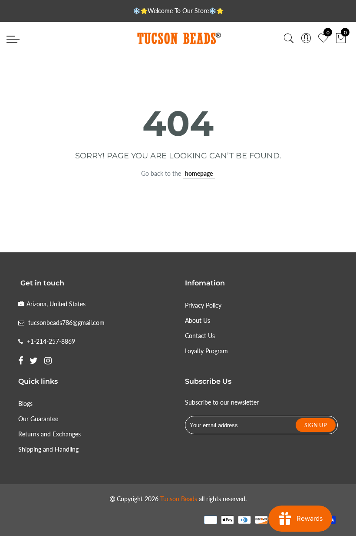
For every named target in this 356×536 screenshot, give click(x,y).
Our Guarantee (38, 418)
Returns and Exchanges (49, 434)
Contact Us (200, 335)
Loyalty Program (206, 351)
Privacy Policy (203, 305)
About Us (197, 320)
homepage (199, 173)
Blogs (25, 403)
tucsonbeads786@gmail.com (66, 322)
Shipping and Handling (48, 449)
